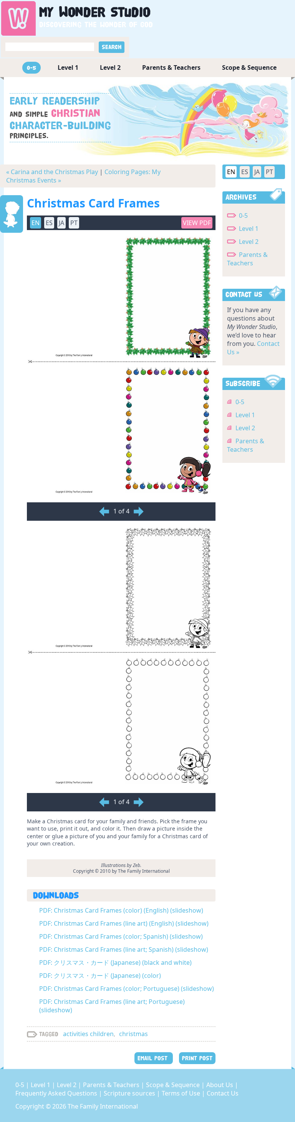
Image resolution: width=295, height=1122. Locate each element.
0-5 (31, 68)
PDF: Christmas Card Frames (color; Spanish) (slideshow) (121, 936)
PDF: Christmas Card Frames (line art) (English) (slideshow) (124, 923)
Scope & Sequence (249, 67)
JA (257, 172)
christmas (133, 1034)
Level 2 (110, 67)
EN (231, 172)
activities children (88, 1034)
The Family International (103, 1106)
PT (269, 172)
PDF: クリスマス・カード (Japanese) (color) (100, 975)
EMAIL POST (154, 1058)
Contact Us (223, 1093)
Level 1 (68, 67)
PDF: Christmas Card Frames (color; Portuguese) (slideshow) (126, 988)
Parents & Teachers (171, 67)
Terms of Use (182, 1093)
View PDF (197, 223)
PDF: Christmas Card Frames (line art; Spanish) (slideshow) (123, 949)
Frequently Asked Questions (57, 1093)
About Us (220, 1085)
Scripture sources (130, 1093)
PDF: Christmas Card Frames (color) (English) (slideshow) (121, 910)
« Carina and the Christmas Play (52, 172)
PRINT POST (197, 1058)
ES (244, 172)
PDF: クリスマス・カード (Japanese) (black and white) (115, 962)
